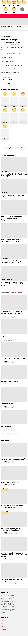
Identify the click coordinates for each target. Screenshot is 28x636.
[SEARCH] (26, 16)
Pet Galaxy (4, 336)
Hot (2, 623)
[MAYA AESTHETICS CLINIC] (14, 473)
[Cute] (6, 489)
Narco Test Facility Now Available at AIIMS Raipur (7, 27)
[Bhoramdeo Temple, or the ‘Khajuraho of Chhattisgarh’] (14, 519)
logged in (9, 433)
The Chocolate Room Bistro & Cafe (13, 359)
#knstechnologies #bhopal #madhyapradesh (10, 73)
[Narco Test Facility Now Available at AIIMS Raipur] (7, 21)
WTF (14, 12)
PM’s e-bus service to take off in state (12, 196)
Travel (12, 237)
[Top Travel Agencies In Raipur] (14, 570)
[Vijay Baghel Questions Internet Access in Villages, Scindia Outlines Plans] (14, 273)
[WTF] (6, 512)
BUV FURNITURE (6, 426)
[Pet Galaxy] (14, 326)
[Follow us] (22, 16)
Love (14, 5)
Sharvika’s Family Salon (9, 381)
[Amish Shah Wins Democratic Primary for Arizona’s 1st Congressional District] (14, 207)
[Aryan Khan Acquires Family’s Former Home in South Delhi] (14, 251)
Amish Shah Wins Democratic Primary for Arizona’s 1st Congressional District (11, 218)
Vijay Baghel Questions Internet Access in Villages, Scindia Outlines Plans (13, 284)
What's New (5, 258)
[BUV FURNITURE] (14, 417)
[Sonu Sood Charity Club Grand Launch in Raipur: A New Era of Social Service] (14, 544)
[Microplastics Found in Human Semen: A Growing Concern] (14, 302)
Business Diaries (16, 293)
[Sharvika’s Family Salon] (14, 372)
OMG (24, 5)
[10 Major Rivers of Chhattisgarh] (14, 496)
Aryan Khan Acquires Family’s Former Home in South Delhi (11, 262)
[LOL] (3, 489)
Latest (22, 12)
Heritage (4, 171)
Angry (19, 5)
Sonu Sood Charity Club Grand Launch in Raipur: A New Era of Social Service (14, 554)
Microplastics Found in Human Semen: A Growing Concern (11, 312)
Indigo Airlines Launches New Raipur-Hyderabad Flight (11, 240)
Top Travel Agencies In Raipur (11, 579)
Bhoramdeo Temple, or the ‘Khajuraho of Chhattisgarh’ (11, 529)
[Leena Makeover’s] (14, 394)
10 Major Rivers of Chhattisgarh (12, 505)
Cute (4, 5)
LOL (9, 5)
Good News (5, 214)
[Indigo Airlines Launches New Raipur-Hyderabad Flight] (14, 230)
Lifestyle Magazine (7, 279)
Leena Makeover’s (7, 404)
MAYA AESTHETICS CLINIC (10, 482)
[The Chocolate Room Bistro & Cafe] (14, 349)
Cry (6, 12)
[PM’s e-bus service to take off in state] (14, 186)
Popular (3, 626)
